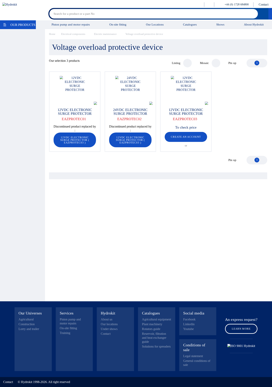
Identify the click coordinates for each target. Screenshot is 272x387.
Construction (27, 324)
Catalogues (190, 24)
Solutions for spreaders (156, 346)
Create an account (186, 136)
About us (106, 319)
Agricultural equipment (156, 319)
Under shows (109, 329)
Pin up (232, 63)
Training (65, 333)
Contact (263, 4)
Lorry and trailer (29, 329)
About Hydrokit (254, 24)
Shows (220, 24)
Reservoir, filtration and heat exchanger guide (154, 337)
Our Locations (155, 24)
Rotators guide (151, 329)
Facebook (189, 319)
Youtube (188, 329)
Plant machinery (152, 324)
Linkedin (189, 324)
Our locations (109, 324)
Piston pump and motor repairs (71, 24)
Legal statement (193, 356)
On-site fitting (117, 24)
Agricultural (26, 319)
